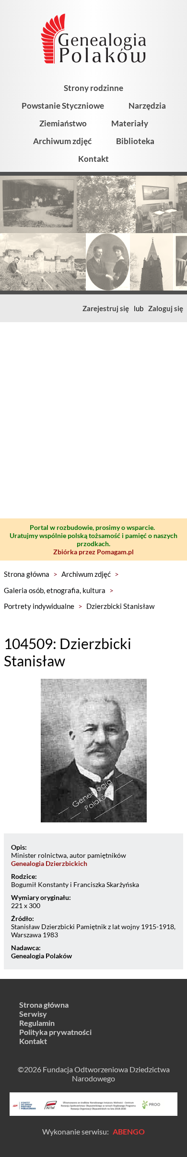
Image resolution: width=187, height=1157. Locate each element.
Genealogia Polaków (41, 956)
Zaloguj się (165, 308)
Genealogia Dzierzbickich (49, 863)
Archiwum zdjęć (62, 141)
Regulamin (37, 1022)
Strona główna (26, 574)
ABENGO (129, 1131)
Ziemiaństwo (63, 123)
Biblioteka (135, 141)
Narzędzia (147, 106)
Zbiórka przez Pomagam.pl (93, 552)
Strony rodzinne (93, 88)
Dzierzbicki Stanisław (120, 606)
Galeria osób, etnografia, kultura (54, 590)
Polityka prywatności (55, 1031)
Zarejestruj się (105, 308)
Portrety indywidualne (39, 606)
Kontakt (93, 159)
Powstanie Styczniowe (63, 106)
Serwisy (33, 1013)
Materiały (129, 123)
